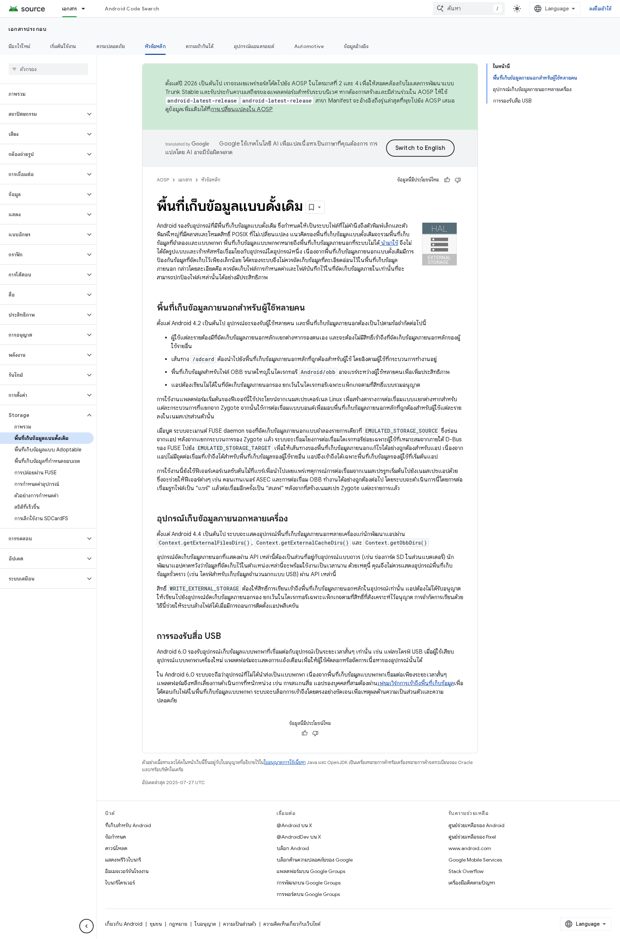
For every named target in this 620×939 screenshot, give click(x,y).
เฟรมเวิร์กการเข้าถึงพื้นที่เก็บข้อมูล (415, 683)
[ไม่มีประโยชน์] (457, 180)
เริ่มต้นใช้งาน (63, 46)
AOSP (163, 180)
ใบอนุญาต (205, 924)
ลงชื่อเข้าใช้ (600, 8)
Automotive (309, 46)
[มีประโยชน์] (447, 180)
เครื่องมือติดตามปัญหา (471, 882)
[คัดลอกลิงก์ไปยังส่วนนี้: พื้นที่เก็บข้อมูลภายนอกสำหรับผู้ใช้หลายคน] (312, 308)
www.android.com (469, 848)
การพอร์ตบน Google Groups (308, 894)
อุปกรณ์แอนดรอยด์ (254, 46)
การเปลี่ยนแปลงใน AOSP (242, 109)
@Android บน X (294, 825)
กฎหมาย (178, 924)
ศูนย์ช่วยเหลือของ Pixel (472, 837)
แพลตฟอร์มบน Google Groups (311, 871)
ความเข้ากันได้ (200, 46)
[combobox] (469, 8)
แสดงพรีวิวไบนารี (123, 860)
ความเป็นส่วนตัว (239, 924)
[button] (42, 114)
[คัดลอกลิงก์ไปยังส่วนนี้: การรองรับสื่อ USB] (228, 636)
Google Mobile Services (475, 860)
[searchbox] (48, 69)
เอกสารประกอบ (28, 29)
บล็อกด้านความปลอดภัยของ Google (315, 860)
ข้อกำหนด (115, 837)
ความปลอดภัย (111, 46)
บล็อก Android (293, 848)
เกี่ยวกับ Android (123, 924)
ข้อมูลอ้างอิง (356, 46)
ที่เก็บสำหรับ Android (128, 825)
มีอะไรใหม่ (19, 46)
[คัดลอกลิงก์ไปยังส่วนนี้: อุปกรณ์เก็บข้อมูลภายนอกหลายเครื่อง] (295, 519)
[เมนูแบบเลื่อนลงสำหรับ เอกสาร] (86, 8)
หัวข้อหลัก (155, 46)
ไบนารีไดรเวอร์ (120, 882)
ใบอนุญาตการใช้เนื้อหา (285, 762)
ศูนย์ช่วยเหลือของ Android (476, 825)
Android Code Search (132, 8)
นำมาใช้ (389, 243)
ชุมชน (156, 924)
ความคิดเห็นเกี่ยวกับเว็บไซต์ (291, 924)
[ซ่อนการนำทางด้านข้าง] (86, 926)
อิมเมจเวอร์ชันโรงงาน (127, 871)
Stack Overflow (466, 871)
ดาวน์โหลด (116, 848)
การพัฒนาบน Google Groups (308, 882)
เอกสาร (69, 8)
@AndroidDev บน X (299, 837)
